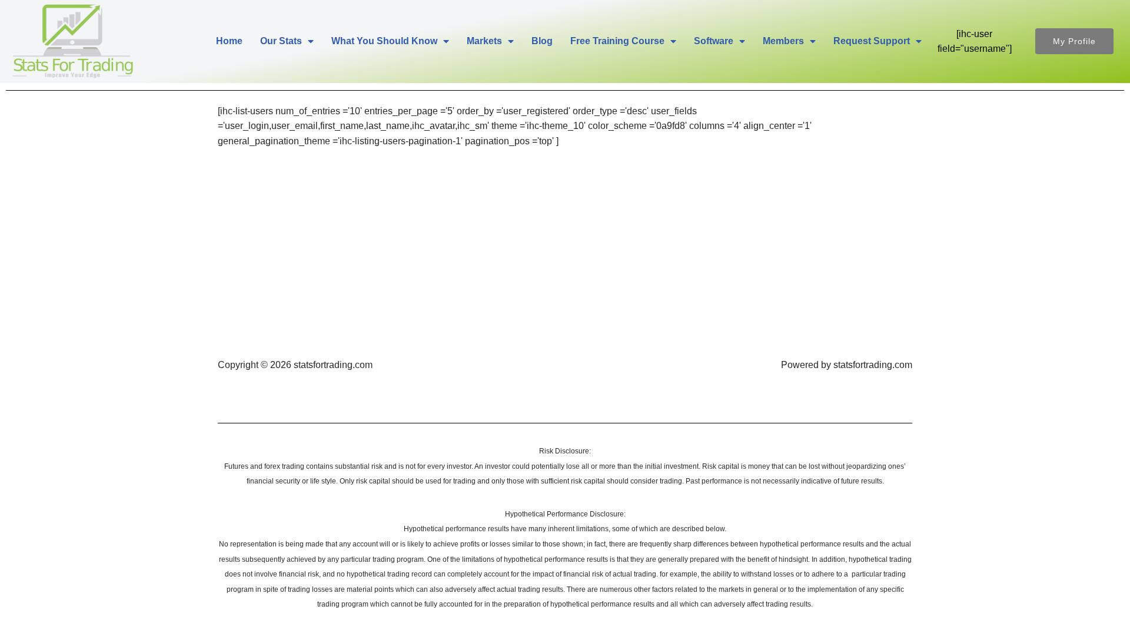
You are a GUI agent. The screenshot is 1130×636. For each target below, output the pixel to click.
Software (713, 41)
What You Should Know (384, 41)
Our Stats (281, 41)
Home (229, 41)
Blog (542, 41)
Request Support (871, 41)
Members (783, 41)
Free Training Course (617, 41)
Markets (484, 41)
